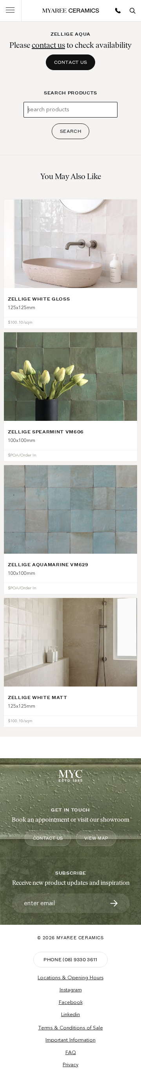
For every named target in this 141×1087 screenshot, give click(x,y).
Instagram (71, 990)
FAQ (70, 1052)
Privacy (70, 1065)
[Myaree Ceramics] (70, 10)
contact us (48, 45)
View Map (96, 838)
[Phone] (118, 10)
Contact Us (70, 62)
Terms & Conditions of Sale (70, 1028)
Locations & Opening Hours (70, 978)
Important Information (70, 1040)
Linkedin (70, 1014)
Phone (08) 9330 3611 (70, 959)
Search (70, 131)
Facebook (71, 1002)
